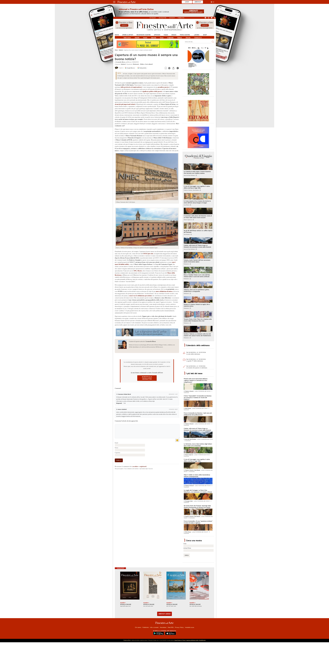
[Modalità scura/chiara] (177, 69)
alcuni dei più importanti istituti (125, 104)
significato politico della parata (152, 91)
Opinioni (157, 35)
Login (187, 2)
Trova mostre (185, 35)
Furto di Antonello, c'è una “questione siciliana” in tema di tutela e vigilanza (198, 522)
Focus (161, 37)
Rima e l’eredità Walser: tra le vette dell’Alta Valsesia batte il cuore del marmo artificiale (197, 275)
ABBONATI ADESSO (164, 614)
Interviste (153, 37)
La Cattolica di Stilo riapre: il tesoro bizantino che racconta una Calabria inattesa (197, 172)
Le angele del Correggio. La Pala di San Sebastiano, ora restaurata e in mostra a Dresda (198, 491)
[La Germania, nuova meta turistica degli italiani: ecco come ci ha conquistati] (198, 450)
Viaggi (166, 35)
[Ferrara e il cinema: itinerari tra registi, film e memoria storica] (198, 299)
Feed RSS (170, 627)
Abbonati (197, 2)
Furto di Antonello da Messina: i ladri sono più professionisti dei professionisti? (198, 414)
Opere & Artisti (127, 35)
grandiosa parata (163, 87)
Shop (205, 35)
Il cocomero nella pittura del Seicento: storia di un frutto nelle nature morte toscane (198, 216)
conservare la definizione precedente (140, 296)
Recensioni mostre (144, 35)
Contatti (172, 18)
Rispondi (119, 403)
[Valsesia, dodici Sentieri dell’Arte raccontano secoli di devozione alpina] (198, 255)
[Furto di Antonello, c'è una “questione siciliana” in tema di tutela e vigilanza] (198, 527)
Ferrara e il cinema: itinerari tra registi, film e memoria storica (197, 305)
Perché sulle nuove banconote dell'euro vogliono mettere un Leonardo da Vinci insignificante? (195, 380)
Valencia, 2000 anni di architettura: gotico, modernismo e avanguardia (196, 290)
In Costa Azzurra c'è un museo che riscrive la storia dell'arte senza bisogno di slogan (197, 202)
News (117, 35)
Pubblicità (181, 18)
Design (173, 35)
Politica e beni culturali (146, 64)
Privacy (184, 640)
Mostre (145, 37)
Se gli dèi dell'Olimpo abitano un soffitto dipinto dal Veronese (198, 231)
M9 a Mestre (138, 271)
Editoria (179, 37)
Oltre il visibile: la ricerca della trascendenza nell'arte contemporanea (197, 475)
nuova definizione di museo (164, 291)
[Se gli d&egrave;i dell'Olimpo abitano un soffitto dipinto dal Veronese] (198, 226)
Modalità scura (189, 627)
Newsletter (162, 18)
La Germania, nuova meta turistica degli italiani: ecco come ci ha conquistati (198, 445)
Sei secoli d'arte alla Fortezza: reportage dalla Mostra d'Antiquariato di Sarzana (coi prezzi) (197, 506)
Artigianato (170, 37)
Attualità (137, 37)
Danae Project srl (178, 640)
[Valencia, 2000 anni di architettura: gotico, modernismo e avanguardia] (198, 285)
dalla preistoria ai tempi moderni (131, 87)
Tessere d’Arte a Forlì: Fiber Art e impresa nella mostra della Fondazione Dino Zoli (198, 320)
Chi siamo (153, 18)
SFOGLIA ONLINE (125, 604)
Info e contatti (154, 627)
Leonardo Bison (120, 62)
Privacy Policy (179, 627)
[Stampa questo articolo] (169, 68)
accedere (135, 466)
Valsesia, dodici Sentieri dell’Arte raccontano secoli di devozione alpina (197, 261)
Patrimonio (136, 64)
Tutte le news (127, 37)
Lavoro (196, 35)
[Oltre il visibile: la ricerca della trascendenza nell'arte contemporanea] (198, 481)
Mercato (188, 37)
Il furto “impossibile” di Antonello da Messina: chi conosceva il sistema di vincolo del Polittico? (198, 397)
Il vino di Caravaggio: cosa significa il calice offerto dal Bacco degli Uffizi (197, 187)
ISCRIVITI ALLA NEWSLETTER (147, 378)
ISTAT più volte (148, 253)
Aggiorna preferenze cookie (192, 640)
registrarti (143, 466)
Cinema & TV (198, 37)
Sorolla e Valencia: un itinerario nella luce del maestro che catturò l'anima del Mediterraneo (197, 334)
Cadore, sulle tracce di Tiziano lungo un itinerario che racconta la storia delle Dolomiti (197, 246)
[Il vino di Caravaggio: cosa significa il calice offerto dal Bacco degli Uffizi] (198, 181)
